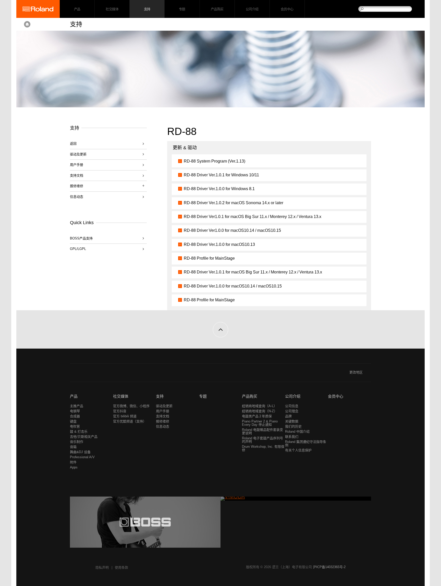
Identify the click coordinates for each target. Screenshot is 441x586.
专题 (182, 9)
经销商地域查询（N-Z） (259, 411)
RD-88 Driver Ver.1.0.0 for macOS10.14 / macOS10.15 (233, 286)
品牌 (288, 416)
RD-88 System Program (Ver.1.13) (214, 161)
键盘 (73, 421)
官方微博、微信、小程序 (131, 406)
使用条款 (121, 567)
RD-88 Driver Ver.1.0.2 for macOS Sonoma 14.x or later (233, 203)
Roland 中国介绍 (297, 431)
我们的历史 (293, 426)
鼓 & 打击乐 (79, 431)
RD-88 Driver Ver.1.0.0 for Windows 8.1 (219, 189)
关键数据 (291, 421)
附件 (73, 462)
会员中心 (287, 9)
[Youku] (83, 374)
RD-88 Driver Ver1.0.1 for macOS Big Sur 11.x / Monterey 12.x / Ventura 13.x (252, 216)
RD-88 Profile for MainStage (209, 258)
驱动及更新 (78, 154)
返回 (73, 143)
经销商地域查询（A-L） (259, 406)
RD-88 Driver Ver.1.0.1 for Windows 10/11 (221, 175)
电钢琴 (75, 411)
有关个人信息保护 (298, 450)
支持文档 (76, 175)
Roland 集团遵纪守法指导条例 (305, 443)
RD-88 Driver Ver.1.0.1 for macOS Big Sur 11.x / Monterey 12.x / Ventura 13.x (253, 272)
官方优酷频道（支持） (129, 421)
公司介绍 (252, 9)
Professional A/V (82, 457)
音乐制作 (76, 442)
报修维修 (162, 421)
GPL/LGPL (78, 249)
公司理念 (291, 411)
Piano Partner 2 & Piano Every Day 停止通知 (260, 423)
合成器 (75, 416)
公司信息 (291, 406)
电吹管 (75, 426)
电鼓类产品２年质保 (257, 416)
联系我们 (291, 437)
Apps (74, 467)
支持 (147, 9)
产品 (74, 396)
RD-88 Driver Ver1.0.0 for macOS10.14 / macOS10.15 (232, 230)
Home (27, 24)
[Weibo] (73, 374)
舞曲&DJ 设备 (80, 452)
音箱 (73, 447)
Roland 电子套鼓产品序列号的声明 (262, 439)
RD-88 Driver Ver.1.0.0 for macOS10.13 (219, 244)
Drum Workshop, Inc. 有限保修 (263, 448)
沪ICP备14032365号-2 (329, 567)
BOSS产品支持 (81, 238)
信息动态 (76, 197)
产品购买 (217, 9)
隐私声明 (102, 567)
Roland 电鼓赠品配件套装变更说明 (262, 431)
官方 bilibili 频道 (125, 416)
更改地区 (356, 372)
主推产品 (76, 406)
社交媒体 (112, 9)
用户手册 (76, 165)
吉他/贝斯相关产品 (83, 437)
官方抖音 (119, 411)
